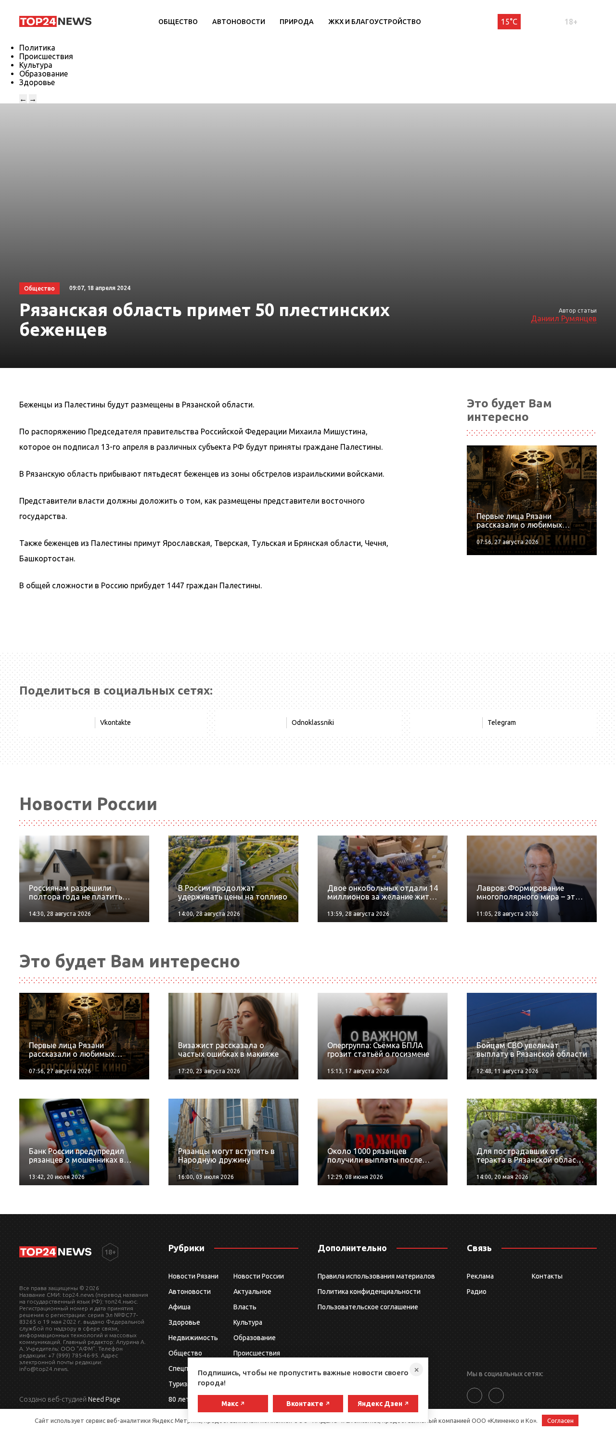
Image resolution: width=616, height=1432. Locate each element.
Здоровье (37, 82)
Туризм (180, 1384)
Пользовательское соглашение (368, 1307)
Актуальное (252, 1291)
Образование (43, 73)
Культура (35, 65)
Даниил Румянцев (564, 318)
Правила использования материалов (376, 1276)
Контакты (547, 1276)
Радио (477, 1291)
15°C (509, 21)
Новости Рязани (193, 1276)
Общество (178, 21)
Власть (245, 1307)
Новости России (258, 1276)
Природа (297, 21)
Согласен (560, 1420)
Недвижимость (193, 1338)
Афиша (179, 1307)
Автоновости (238, 21)
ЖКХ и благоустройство (374, 21)
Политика (37, 47)
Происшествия (46, 56)
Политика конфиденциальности (369, 1291)
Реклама (480, 1276)
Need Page (104, 1399)
